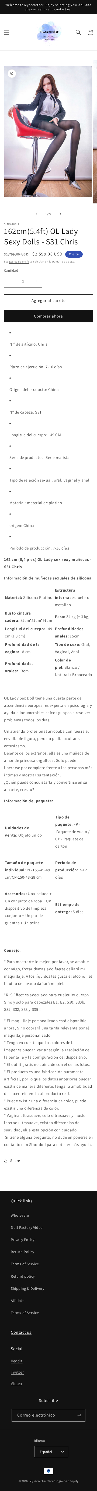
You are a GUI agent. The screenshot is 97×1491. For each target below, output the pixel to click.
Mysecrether (38, 1481)
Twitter (17, 1372)
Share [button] (15, 1160)
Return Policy (22, 1251)
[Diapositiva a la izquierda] (37, 214)
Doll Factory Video (27, 1227)
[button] (7, 32)
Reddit (17, 1360)
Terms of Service (25, 1263)
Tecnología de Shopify (63, 1481)
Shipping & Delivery (27, 1288)
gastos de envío (19, 261)
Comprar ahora (48, 316)
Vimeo (16, 1383)
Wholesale (20, 1215)
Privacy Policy (22, 1239)
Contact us (21, 1332)
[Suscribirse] (79, 1415)
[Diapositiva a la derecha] (60, 214)
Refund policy (23, 1276)
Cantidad (11, 270)
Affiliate (17, 1300)
